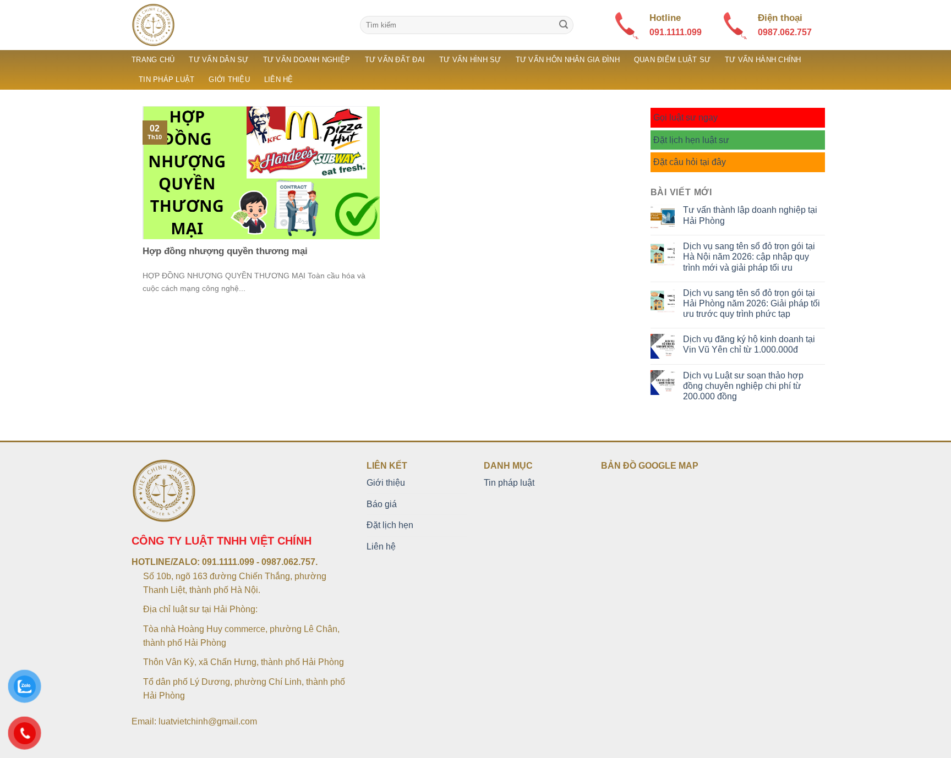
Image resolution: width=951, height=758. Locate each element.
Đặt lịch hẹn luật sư (691, 140)
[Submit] (563, 25)
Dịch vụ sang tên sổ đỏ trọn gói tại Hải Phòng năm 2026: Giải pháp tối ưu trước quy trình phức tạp (751, 303)
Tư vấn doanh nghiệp (307, 60)
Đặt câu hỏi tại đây (689, 162)
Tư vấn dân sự (218, 60)
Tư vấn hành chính (763, 60)
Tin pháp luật (166, 79)
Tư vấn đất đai (395, 60)
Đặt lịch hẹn (390, 525)
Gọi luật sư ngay (685, 117)
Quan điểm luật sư (672, 60)
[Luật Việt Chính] (237, 25)
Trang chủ (153, 60)
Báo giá (382, 504)
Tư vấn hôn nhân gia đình (568, 60)
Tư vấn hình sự (470, 60)
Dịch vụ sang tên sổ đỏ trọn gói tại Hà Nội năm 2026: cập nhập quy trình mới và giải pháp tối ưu (749, 256)
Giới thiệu (229, 79)
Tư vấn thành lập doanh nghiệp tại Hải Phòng (750, 215)
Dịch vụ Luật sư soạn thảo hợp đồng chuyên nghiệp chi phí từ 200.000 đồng (743, 386)
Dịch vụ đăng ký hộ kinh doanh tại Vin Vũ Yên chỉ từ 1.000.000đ (749, 344)
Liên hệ (278, 79)
